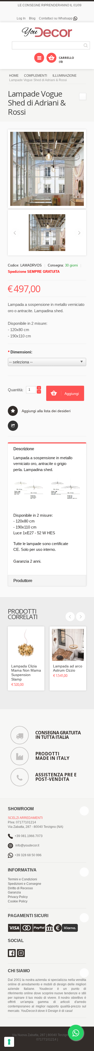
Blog (32, 18)
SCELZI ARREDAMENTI (25, 818)
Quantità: (15, 390)
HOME (14, 75)
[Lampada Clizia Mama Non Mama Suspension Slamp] (26, 645)
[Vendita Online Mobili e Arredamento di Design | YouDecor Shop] (47, 32)
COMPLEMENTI (35, 75)
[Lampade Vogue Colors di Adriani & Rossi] (82, 96)
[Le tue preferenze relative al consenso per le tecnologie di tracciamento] (9, 1042)
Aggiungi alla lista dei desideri (46, 411)
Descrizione (23, 449)
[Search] (87, 45)
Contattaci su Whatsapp (56, 18)
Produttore (22, 580)
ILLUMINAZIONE (64, 75)
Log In (21, 18)
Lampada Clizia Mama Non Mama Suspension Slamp (26, 672)
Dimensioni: (20, 352)
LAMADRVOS (31, 265)
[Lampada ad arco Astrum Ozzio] (68, 645)
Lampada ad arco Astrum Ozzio (67, 668)
